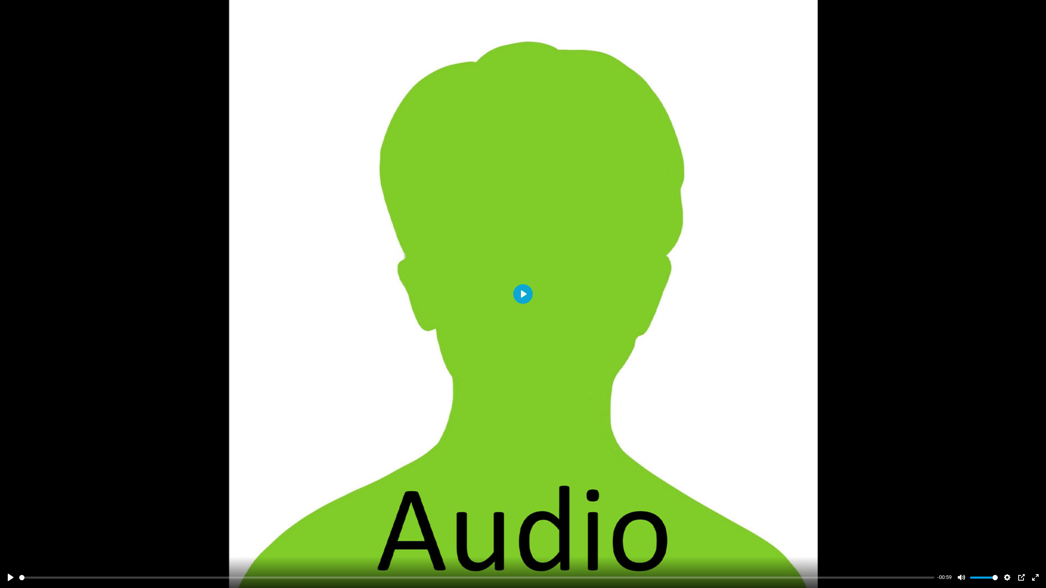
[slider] (476, 577)
